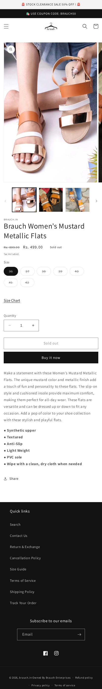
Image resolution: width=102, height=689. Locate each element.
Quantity (10, 315)
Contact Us (18, 535)
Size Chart (12, 300)
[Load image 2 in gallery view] (51, 200)
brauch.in (25, 677)
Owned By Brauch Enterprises (51, 677)
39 (63, 272)
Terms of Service (23, 580)
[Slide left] (5, 201)
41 (13, 283)
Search (15, 524)
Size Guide (18, 569)
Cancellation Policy (25, 558)
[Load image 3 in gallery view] (77, 200)
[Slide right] (96, 201)
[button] (6, 26)
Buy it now (51, 357)
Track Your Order (23, 603)
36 (13, 272)
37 (30, 272)
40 (79, 272)
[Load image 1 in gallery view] (24, 200)
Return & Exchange (25, 547)
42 (29, 283)
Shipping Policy (22, 591)
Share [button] (14, 478)
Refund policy (84, 677)
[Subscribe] (79, 634)
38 (46, 272)
